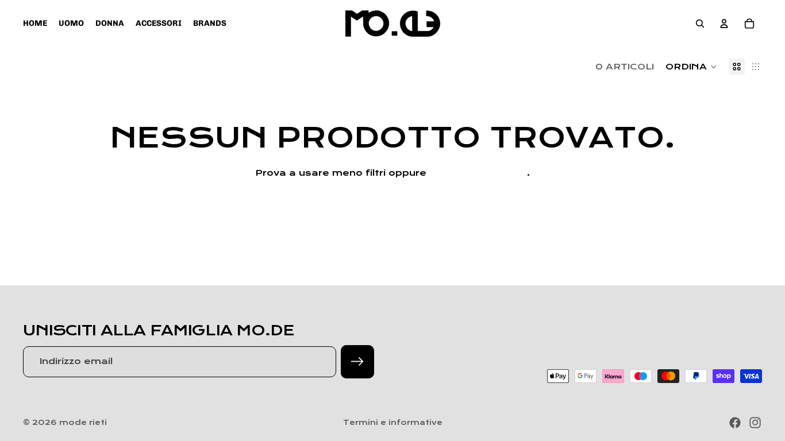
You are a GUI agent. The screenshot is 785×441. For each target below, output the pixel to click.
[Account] (724, 23)
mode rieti (83, 422)
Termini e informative (392, 422)
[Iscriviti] (357, 361)
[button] (691, 66)
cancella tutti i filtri (478, 173)
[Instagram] (755, 423)
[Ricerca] (700, 23)
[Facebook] (735, 423)
